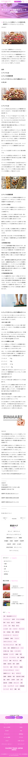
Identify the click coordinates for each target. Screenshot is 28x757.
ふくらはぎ (5, 628)
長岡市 (17, 663)
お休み (4, 647)
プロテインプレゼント (7, 641)
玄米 (4, 632)
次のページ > (22, 518)
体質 (21, 682)
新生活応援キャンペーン (11, 616)
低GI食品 (8, 632)
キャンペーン (15, 635)
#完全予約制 (9, 547)
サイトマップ (21, 744)
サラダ (15, 641)
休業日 (11, 638)
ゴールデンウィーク (7, 635)
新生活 (13, 625)
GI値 (4, 616)
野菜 (14, 676)
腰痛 (15, 689)
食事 (10, 660)
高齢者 (21, 667)
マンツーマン (6, 667)
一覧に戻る (14, 518)
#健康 (20, 537)
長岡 (11, 667)
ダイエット (9, 513)
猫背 (19, 689)
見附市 (13, 619)
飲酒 (4, 622)
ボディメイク (16, 682)
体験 (16, 644)
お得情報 (10, 682)
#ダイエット (17, 531)
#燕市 (14, 544)
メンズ (17, 686)
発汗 (9, 625)
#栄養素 (6, 541)
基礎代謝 (22, 657)
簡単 (14, 663)
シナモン (5, 625)
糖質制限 (9, 676)
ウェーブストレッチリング (8, 644)
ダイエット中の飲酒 (20, 619)
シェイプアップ (11, 686)
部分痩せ (18, 622)
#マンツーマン (18, 547)
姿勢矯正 (6, 574)
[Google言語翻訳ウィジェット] (23, 1)
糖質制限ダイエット (15, 647)
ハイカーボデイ (18, 651)
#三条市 (19, 544)
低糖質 (4, 676)
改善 (4, 679)
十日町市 (13, 679)
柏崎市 (8, 679)
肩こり (11, 689)
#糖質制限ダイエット (11, 537)
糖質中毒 (17, 632)
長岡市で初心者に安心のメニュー (10, 493)
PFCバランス (15, 660)
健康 (20, 660)
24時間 (17, 654)
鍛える (17, 625)
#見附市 (9, 544)
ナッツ (22, 647)
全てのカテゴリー (8, 561)
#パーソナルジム (14, 550)
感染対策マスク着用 (20, 676)
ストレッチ (5, 657)
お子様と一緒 (6, 651)
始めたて (13, 622)
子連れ (5, 563)
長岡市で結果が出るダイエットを (10, 502)
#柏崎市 (22, 541)
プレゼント (17, 638)
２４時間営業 (6, 638)
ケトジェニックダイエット (8, 670)
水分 (10, 628)
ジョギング (15, 628)
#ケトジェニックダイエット (14, 534)
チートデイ (11, 654)
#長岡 (11, 541)
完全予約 (9, 663)
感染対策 (5, 682)
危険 (8, 647)
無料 (20, 644)
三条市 (17, 679)
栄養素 (4, 663)
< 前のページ (5, 518)
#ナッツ (10, 531)
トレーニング (6, 689)
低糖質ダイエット (6, 673)
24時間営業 (22, 686)
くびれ (4, 686)
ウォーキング (21, 628)
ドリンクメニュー (6, 619)
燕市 (21, 654)
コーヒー (17, 670)
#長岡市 (16, 541)
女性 (6, 513)
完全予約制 (5, 654)
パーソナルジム (12, 657)
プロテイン (16, 667)
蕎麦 (13, 632)
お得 (21, 679)
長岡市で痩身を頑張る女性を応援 (10, 498)
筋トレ (13, 673)
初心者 (2, 513)
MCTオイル (18, 673)
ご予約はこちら (17, 1)
